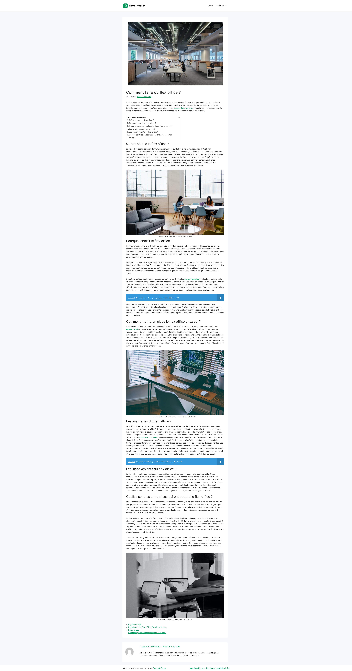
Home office (133, 630)
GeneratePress (159, 668)
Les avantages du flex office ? (142, 129)
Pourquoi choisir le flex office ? (142, 123)
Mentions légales (197, 668)
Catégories (220, 6)
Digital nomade (134, 624)
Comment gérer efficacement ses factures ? (147, 633)
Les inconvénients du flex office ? (143, 132)
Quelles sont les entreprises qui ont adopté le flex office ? (150, 136)
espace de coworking (183, 108)
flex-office (146, 627)
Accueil (210, 6)
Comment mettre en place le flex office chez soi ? (151, 126)
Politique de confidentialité (218, 668)
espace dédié (132, 329)
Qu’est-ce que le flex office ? (141, 120)
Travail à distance (159, 627)
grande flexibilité (191, 279)
